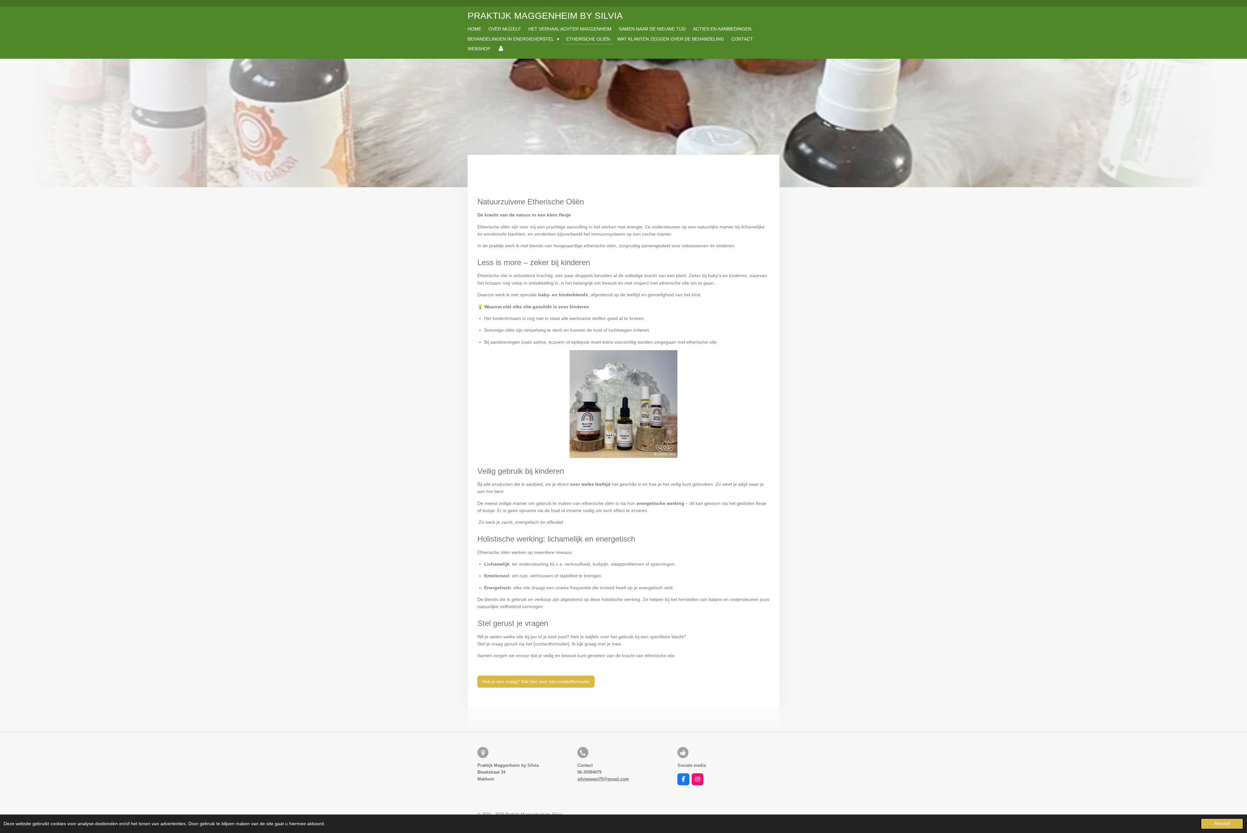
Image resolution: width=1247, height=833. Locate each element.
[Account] (501, 49)
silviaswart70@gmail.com (603, 779)
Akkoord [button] (1222, 823)
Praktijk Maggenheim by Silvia (545, 16)
